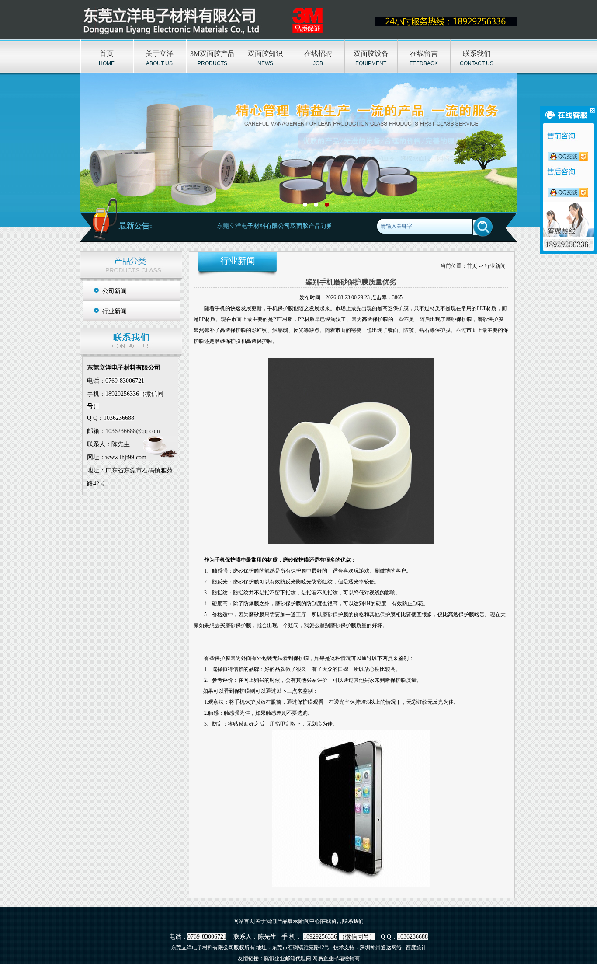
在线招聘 (318, 53)
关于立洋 (160, 53)
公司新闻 (114, 291)
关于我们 (265, 921)
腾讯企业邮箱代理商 (287, 958)
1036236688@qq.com (132, 431)
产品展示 (287, 921)
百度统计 (416, 947)
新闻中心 (309, 921)
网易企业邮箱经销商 (336, 958)
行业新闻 (114, 311)
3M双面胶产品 (212, 53)
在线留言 (424, 53)
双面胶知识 (265, 53)
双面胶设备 (371, 53)
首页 (107, 53)
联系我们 (477, 53)
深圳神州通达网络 (381, 947)
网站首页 (243, 921)
